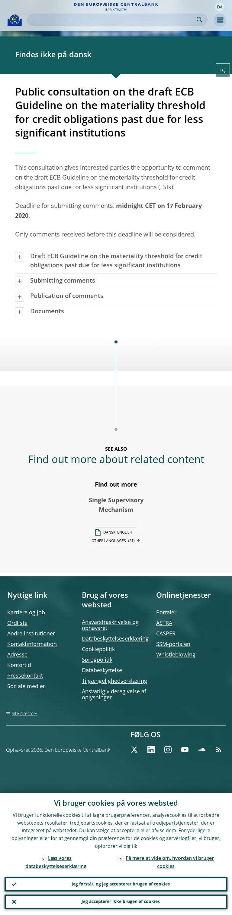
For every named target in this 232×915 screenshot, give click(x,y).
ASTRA (164, 623)
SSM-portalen (173, 644)
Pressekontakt (25, 676)
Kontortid (19, 665)
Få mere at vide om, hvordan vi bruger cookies (170, 862)
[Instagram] (168, 749)
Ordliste (17, 623)
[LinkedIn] (151, 749)
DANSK (109, 532)
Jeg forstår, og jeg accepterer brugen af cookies (121, 884)
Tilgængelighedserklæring (114, 681)
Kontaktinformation (32, 644)
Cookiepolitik (98, 649)
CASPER (166, 634)
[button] (219, 6)
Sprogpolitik (97, 660)
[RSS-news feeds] (218, 749)
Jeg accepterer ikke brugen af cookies (121, 902)
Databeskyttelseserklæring (115, 639)
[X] (134, 749)
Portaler (166, 613)
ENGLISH (124, 532)
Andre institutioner (31, 634)
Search (200, 19)
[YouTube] (185, 749)
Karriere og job (26, 613)
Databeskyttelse (102, 670)
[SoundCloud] (202, 749)
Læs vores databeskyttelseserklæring (55, 862)
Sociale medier (26, 686)
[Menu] (220, 20)
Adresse (17, 655)
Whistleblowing (175, 655)
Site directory (24, 714)
